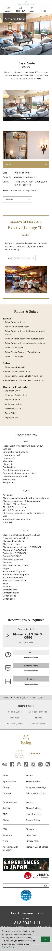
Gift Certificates (37, 723)
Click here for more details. (19, 258)
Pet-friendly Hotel (14, 723)
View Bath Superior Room (17, 326)
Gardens (7, 793)
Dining (6, 787)
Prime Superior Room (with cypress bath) (24, 338)
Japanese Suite (12, 390)
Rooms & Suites (20, 697)
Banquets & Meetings (36, 787)
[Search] (45, 886)
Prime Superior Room (15, 322)
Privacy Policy (32, 841)
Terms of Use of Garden (37, 847)
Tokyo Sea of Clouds (35, 793)
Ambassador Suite (13, 404)
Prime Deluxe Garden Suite (17, 371)
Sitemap (30, 829)
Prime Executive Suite (15, 367)
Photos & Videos (33, 808)
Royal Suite (10, 413)
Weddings (30, 802)
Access (29, 775)
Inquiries (9, 199)
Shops (6, 820)
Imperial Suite (11, 417)
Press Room (31, 835)
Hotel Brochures (33, 814)
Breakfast (14, 717)
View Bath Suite (12, 399)
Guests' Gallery (33, 820)
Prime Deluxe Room (14, 347)
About (6, 775)
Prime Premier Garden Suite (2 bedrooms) (24, 380)
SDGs (5, 814)
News (5, 841)
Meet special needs (38, 711)
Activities (7, 808)
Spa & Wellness (10, 802)
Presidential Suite (13, 408)
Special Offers (9, 781)
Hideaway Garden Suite (16, 395)
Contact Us (8, 835)
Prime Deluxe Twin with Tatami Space (22, 352)
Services (38, 717)
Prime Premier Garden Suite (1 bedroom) (24, 376)
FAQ (5, 829)
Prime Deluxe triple (14, 356)
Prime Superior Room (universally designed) (25, 343)
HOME (6, 697)
